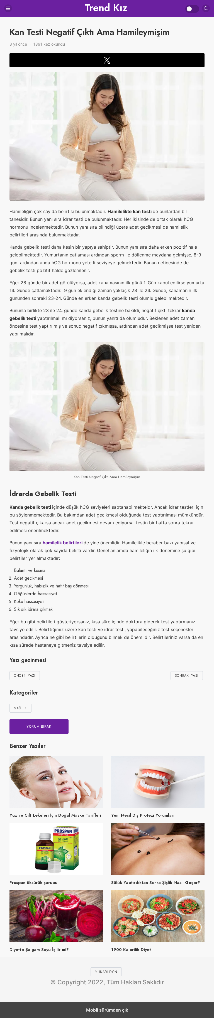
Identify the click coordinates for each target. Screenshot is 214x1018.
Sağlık (20, 708)
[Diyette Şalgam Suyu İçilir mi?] (56, 916)
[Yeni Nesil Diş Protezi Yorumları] (158, 782)
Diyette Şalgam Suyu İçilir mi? (39, 950)
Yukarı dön (106, 972)
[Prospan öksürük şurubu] (56, 849)
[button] (107, 60)
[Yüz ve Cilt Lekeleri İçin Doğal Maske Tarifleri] (56, 782)
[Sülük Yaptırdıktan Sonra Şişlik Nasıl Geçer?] (158, 849)
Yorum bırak (39, 726)
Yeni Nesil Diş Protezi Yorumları (142, 815)
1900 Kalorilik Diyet (131, 950)
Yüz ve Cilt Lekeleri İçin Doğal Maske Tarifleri (55, 815)
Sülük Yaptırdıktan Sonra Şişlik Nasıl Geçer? (155, 882)
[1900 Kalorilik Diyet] (158, 916)
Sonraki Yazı (186, 675)
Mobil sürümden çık (107, 1010)
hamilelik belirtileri (63, 542)
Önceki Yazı (24, 675)
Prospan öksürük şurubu (33, 882)
